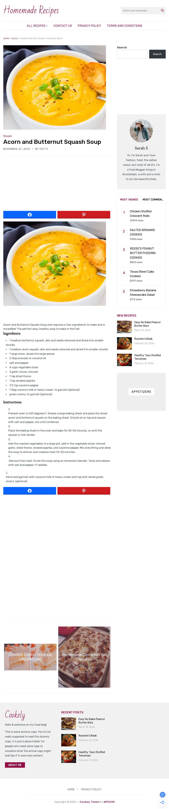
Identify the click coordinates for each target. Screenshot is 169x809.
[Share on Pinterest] (83, 214)
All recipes (36, 26)
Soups (7, 136)
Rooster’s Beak (143, 338)
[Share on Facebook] (29, 214)
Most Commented (154, 199)
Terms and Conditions (124, 26)
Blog (15, 38)
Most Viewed (129, 199)
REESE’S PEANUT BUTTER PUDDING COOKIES (143, 253)
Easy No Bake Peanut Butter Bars (147, 324)
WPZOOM (109, 802)
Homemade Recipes (31, 10)
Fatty (44, 149)
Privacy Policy (89, 26)
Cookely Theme (89, 802)
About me (15, 765)
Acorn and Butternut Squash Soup (52, 141)
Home (6, 38)
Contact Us (63, 26)
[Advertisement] (57, 185)
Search (122, 47)
